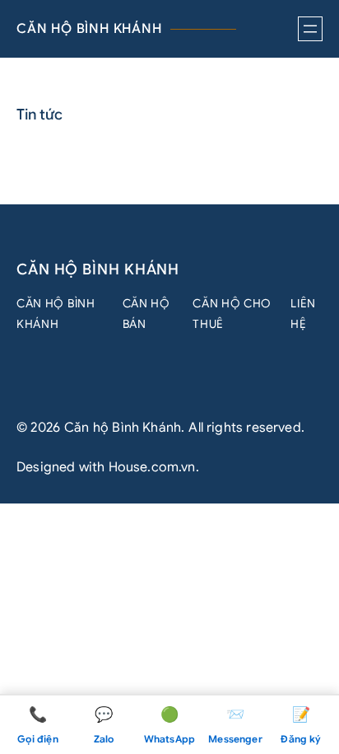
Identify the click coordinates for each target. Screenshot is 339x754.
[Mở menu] (310, 28)
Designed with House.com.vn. (107, 467)
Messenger (235, 725)
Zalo (104, 725)
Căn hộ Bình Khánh (89, 29)
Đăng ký (301, 725)
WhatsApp (169, 725)
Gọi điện (37, 725)
